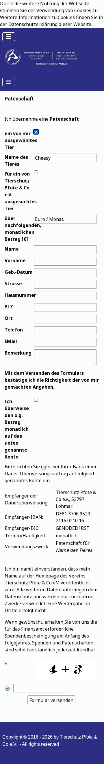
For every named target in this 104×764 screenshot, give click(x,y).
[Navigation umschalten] (8, 36)
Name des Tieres (16, 160)
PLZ (9, 306)
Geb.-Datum (19, 272)
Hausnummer (19, 295)
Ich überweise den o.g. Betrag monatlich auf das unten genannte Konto (17, 429)
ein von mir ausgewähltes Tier (19, 140)
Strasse (13, 283)
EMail (11, 341)
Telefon (14, 330)
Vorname (15, 260)
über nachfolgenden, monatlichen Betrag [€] (19, 228)
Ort (9, 318)
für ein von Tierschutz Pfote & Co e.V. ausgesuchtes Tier (19, 191)
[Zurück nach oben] (93, 753)
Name (12, 249)
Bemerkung (18, 353)
